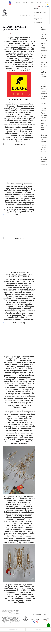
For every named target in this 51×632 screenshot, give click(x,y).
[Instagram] (10, 4)
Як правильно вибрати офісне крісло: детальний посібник (44, 59)
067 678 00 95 (38, 629)
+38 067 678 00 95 (25, 15)
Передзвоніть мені (13, 629)
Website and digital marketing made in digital (46, 619)
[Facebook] (10, 2)
